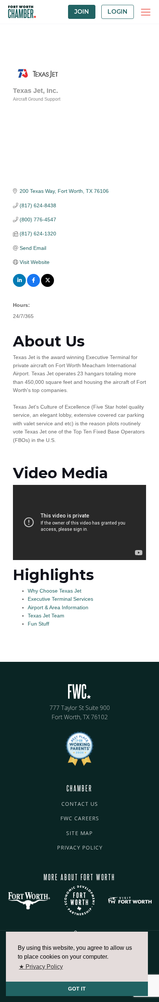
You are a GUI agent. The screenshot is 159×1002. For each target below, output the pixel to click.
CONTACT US (79, 804)
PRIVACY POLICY (79, 847)
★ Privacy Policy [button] (41, 967)
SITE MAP (79, 833)
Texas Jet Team (46, 616)
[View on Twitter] (47, 285)
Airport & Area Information (58, 607)
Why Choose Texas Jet (54, 591)
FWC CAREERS (79, 818)
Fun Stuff (38, 624)
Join (81, 11)
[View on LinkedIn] (19, 285)
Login (118, 11)
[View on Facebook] (33, 285)
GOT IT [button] (77, 989)
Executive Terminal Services (60, 599)
